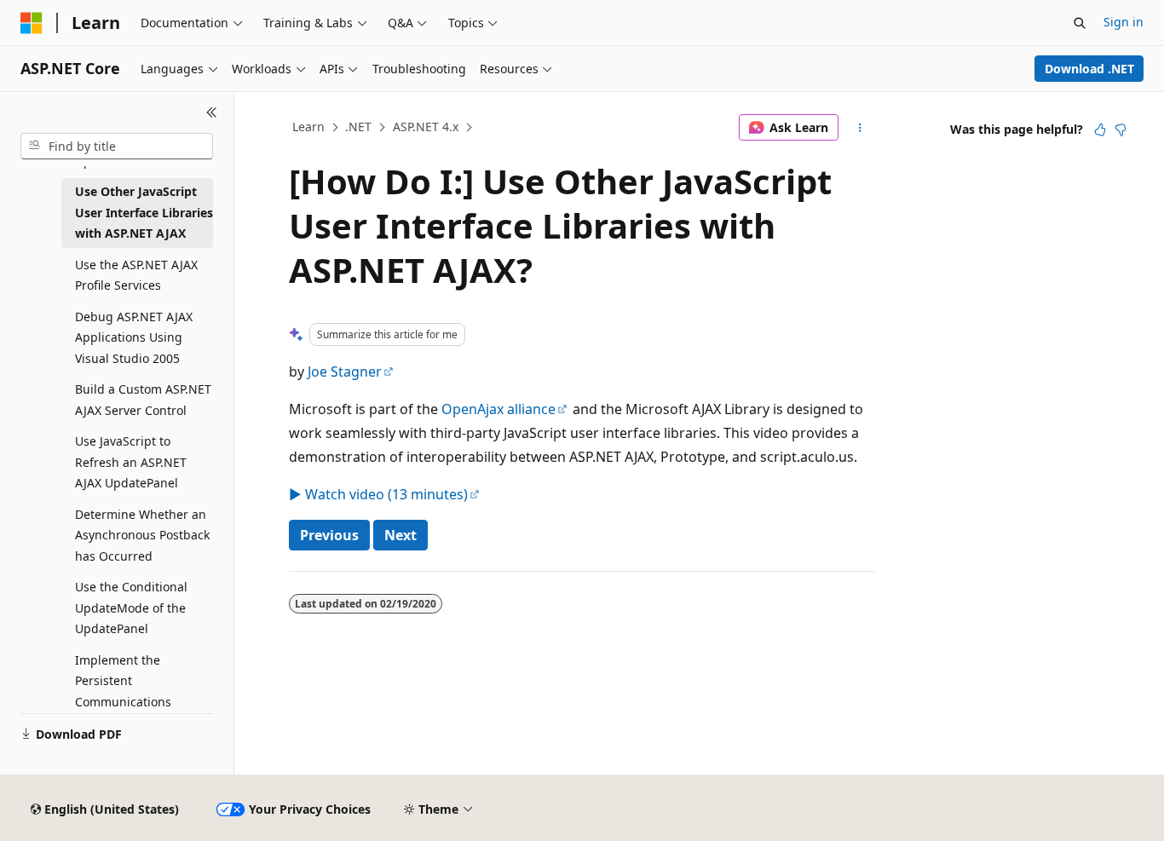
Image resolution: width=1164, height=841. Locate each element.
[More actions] (860, 127)
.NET (358, 126)
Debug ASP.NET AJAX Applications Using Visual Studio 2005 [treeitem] (134, 337)
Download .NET (1089, 68)
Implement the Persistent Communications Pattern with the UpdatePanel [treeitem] (123, 702)
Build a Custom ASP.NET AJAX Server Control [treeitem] (143, 399)
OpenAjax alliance (498, 409)
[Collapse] (212, 112)
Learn (308, 126)
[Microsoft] (31, 23)
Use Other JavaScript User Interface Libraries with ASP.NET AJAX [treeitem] (144, 212)
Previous (329, 535)
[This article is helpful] (1100, 129)
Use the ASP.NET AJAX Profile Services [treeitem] (136, 275)
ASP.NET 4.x (425, 126)
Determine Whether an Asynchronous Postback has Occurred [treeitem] (142, 535)
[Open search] (1080, 23)
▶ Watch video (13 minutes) (378, 494)
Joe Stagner (345, 371)
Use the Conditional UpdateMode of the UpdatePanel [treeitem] (131, 608)
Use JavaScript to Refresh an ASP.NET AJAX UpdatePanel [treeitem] (131, 462)
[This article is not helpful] (1120, 129)
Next (400, 535)
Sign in (1123, 22)
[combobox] (116, 146)
